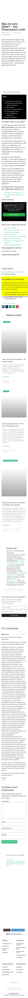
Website (4, 834)
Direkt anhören (10, 107)
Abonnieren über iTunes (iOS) (14, 192)
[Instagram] (12, 590)
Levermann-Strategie (13, 238)
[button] (16, 15)
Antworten (3, 780)
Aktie (5, 303)
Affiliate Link (15, 982)
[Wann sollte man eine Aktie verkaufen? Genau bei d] (14, 920)
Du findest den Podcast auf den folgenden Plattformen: (14, 104)
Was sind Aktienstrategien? (13, 245)
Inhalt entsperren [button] (14, 214)
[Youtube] (21, 590)
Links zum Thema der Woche (14, 109)
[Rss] (15, 989)
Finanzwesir (11, 303)
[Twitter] (18, 590)
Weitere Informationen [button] (14, 217)
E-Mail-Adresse (7, 828)
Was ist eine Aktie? (10, 228)
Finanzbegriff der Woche (13, 111)
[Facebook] (9, 590)
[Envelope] (8, 989)
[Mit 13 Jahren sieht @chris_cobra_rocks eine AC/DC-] (14, 875)
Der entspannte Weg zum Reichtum (13, 272)
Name (4, 821)
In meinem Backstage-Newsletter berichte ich (15, 563)
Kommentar (6, 801)
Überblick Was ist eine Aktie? (14, 101)
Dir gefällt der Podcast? (10, 117)
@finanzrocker (14, 934)
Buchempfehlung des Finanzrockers (12, 114)
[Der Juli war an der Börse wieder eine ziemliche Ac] (14, 905)
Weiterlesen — (6, 377)
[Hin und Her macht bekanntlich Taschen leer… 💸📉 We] (14, 890)
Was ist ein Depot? (10, 234)
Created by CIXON (14, 993)
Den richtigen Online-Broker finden (15, 236)
